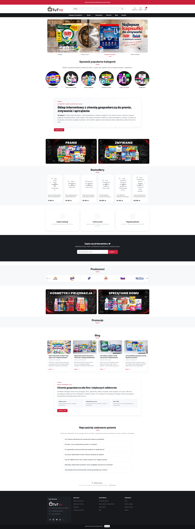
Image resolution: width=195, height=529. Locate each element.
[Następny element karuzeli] (147, 278)
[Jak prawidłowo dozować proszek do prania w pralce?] (136, 347)
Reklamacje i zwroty (78, 504)
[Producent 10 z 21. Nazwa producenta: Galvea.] (122, 278)
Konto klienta (102, 507)
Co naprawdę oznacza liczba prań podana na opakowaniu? (85, 449)
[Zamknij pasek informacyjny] (148, 2)
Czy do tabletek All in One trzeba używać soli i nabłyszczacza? (86, 459)
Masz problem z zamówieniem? (107, 504)
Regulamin (76, 507)
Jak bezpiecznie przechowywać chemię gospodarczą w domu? (86, 470)
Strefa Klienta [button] (102, 497)
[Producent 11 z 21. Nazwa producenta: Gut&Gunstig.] (139, 278)
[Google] (63, 519)
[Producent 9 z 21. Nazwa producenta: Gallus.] (106, 278)
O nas (126, 501)
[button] (89, 15)
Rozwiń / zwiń (59, 129)
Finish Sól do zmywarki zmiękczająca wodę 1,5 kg (88, 195)
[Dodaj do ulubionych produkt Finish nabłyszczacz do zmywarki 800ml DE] (77, 177)
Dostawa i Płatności (78, 501)
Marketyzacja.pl (112, 485)
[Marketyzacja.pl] (97, 483)
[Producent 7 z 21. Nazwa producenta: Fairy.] (72, 278)
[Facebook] (50, 519)
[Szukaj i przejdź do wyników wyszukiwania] (122, 9)
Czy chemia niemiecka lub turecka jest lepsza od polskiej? (84, 439)
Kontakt (127, 510)
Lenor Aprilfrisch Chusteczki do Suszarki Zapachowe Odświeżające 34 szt (122, 195)
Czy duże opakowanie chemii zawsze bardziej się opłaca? (84, 454)
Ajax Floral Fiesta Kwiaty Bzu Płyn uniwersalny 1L (54, 195)
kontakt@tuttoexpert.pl (57, 511)
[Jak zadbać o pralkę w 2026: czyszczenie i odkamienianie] (110, 347)
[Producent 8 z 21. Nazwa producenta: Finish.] (89, 278)
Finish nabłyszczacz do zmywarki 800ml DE (71, 195)
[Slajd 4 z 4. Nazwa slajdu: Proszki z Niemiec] (97, 36)
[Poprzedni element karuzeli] (48, 278)
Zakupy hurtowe (129, 507)
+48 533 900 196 (55, 514)
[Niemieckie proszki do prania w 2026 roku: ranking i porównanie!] (85, 347)
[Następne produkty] (144, 183)
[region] (97, 81)
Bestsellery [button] (97, 169)
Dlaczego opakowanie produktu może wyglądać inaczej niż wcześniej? (89, 465)
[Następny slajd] (144, 36)
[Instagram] (53, 519)
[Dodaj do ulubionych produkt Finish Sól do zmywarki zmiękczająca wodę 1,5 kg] (94, 177)
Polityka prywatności (78, 510)
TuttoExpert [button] (128, 497)
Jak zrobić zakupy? (104, 501)
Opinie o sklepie (129, 504)
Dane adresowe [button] (53, 499)
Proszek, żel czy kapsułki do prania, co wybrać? (81, 444)
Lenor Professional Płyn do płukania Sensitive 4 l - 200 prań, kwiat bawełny (140, 195)
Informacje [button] (76, 497)
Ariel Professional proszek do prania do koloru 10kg (105, 195)
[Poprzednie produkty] (50, 183)
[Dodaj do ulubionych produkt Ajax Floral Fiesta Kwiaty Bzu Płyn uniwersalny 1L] (59, 177)
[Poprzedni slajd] (50, 36)
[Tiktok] (60, 519)
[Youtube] (56, 519)
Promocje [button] (97, 320)
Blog (100, 510)
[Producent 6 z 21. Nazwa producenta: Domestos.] (55, 278)
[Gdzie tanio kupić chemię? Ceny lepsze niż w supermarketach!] (59, 347)
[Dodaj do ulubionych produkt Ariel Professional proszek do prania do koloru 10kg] (111, 177)
